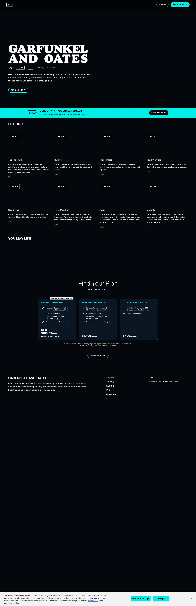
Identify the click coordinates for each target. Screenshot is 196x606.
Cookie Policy (13, 603)
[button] (18, 90)
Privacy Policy (93, 600)
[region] (86, 54)
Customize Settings (140, 598)
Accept (161, 598)
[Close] (192, 598)
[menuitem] (10, 5)
